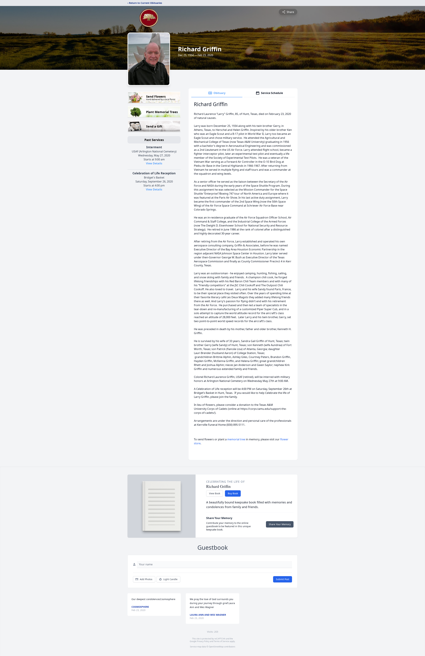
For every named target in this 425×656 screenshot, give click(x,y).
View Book (214, 493)
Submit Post (282, 579)
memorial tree (236, 439)
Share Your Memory (280, 524)
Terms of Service (221, 641)
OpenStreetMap (216, 646)
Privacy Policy (203, 641)
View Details (154, 163)
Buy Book (233, 493)
